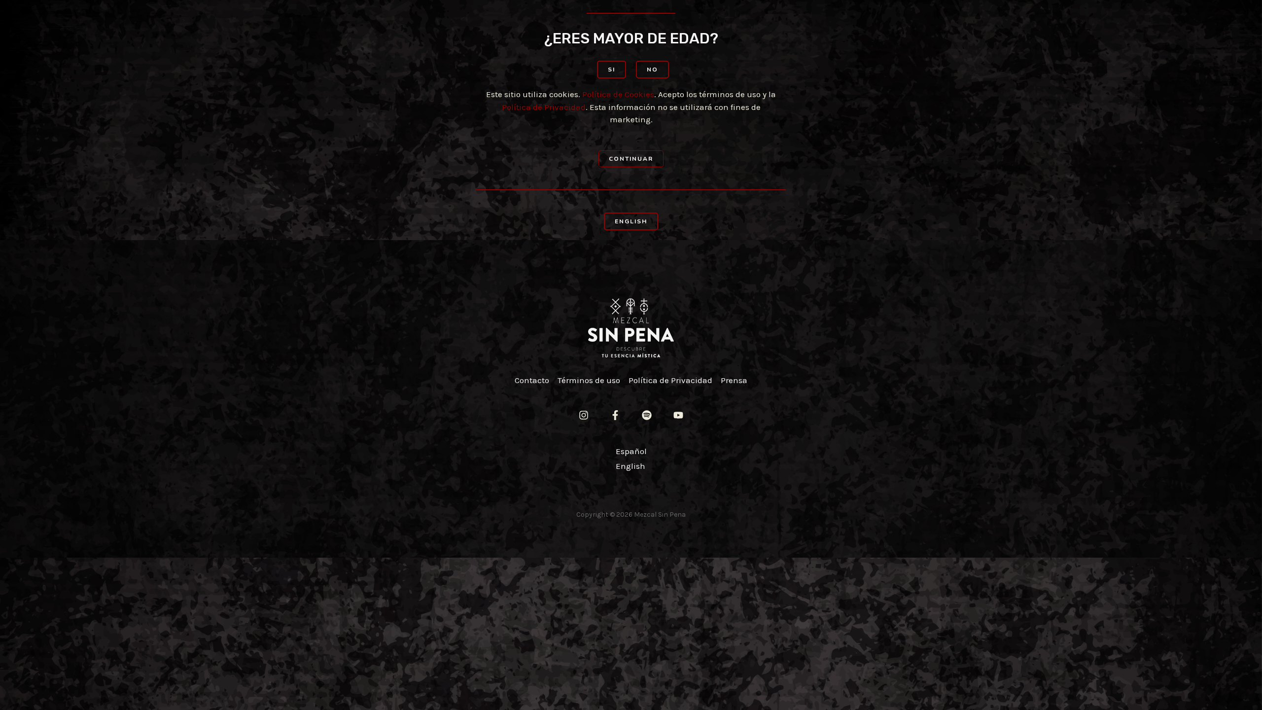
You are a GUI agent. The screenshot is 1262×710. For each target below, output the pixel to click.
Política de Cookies (618, 94)
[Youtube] (678, 415)
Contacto (532, 380)
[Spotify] (647, 415)
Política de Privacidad (544, 107)
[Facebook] (615, 415)
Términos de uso (589, 380)
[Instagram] (584, 415)
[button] (611, 69)
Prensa (734, 380)
